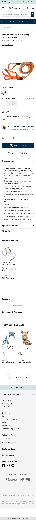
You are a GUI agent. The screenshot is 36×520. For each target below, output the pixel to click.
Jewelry (5, 422)
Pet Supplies (6, 27)
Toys (3, 416)
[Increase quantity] (13, 138)
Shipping (7, 231)
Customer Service (10, 449)
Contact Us (30, 495)
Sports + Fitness (8, 432)
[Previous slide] (2, 21)
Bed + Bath (6, 400)
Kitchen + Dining (8, 404)
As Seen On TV (7, 435)
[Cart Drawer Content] (32, 8)
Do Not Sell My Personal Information (18, 518)
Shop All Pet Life (7, 45)
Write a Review (18, 305)
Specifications (10, 225)
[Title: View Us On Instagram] (8, 465)
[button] (19, 490)
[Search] (32, 14)
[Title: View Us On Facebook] (3, 465)
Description (8, 161)
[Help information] (8, 119)
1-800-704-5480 (21, 495)
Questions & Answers (12, 312)
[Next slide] (34, 21)
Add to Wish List (19, 153)
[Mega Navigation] (3, 8)
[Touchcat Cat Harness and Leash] (9, 253)
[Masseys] (12, 479)
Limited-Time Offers (18, 21)
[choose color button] (3, 92)
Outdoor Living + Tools (10, 429)
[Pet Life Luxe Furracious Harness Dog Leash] (26, 338)
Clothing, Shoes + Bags (10, 419)
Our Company (8, 455)
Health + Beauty (8, 426)
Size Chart (30, 98)
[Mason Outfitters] (25, 480)
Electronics (6, 413)
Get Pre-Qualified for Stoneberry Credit (17, 2)
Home (4, 410)
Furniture (5, 407)
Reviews (6, 299)
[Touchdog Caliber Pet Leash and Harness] (9, 338)
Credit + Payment (9, 443)
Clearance (6, 438)
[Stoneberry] (16, 8)
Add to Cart (20, 145)
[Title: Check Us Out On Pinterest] (12, 465)
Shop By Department (11, 394)
